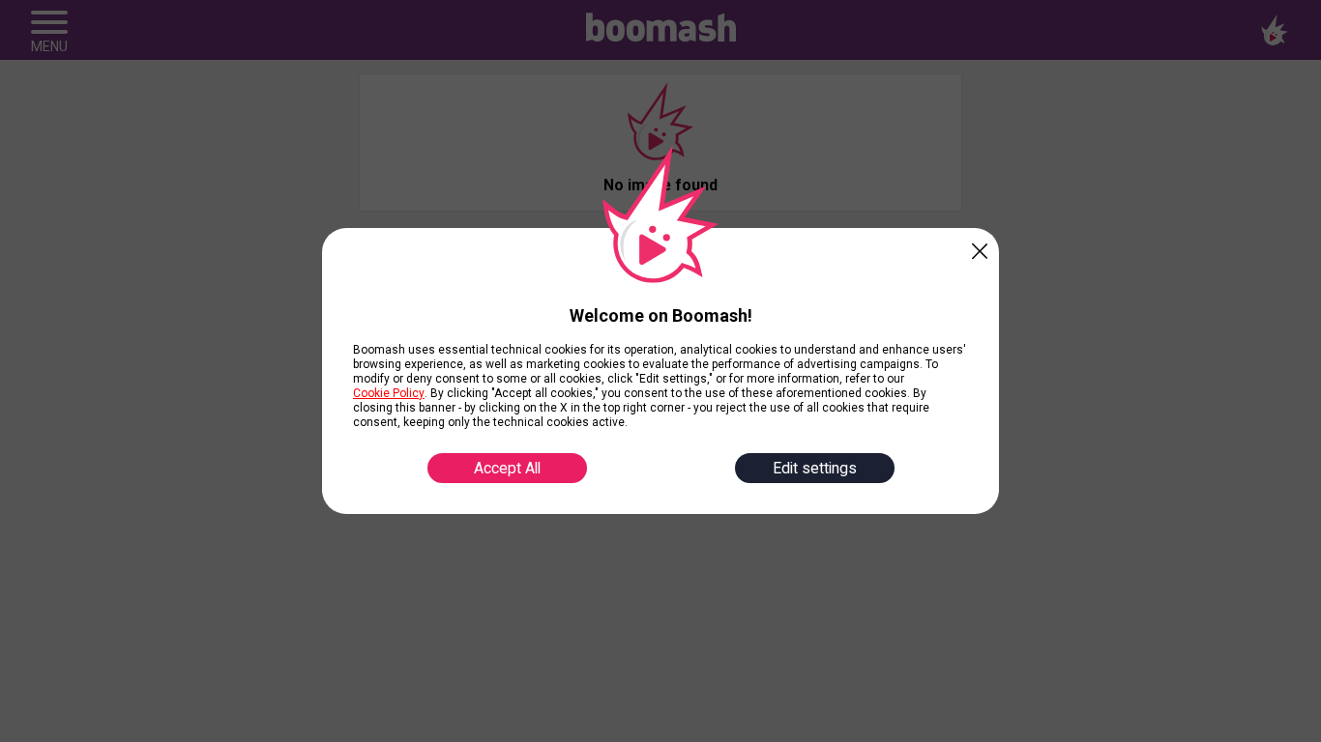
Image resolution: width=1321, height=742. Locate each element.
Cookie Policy (389, 393)
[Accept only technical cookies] (979, 247)
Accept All (507, 468)
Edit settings (815, 468)
